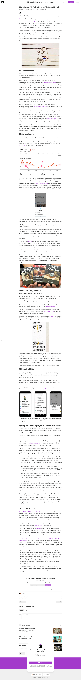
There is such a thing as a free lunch (26, 630)
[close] (52, 645)
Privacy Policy (49, 666)
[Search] (64, 2)
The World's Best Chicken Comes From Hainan (31, 512)
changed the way (49, 237)
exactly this (43, 389)
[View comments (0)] (25, 16)
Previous (23, 601)
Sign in (77, 2)
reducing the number (49, 311)
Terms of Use (46, 665)
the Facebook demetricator (49, 82)
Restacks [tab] (26, 610)
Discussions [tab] (28, 625)
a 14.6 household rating (53, 118)
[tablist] (24, 610)
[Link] (17, 71)
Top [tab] (20, 625)
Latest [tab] (23, 625)
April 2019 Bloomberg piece (35, 444)
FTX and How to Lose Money (26, 637)
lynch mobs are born (50, 306)
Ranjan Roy (26, 631)
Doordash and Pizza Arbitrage (27, 628)
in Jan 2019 (52, 316)
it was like (30, 302)
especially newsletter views (40, 106)
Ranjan (20, 19)
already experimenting (47, 125)
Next (58, 601)
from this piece (38, 526)
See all (21, 653)
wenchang (38, 528)
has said (30, 241)
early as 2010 (22, 145)
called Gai (26, 519)
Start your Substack (37, 674)
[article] (40, 631)
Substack (34, 677)
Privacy (38, 671)
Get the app (46, 674)
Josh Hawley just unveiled (29, 22)
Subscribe (71, 2)
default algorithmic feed (42, 183)
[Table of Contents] (1, 340)
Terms (42, 671)
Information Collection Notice (40, 666)
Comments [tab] (22, 610)
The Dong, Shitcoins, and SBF (25, 638)
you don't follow (34, 182)
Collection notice (47, 671)
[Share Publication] (66, 2)
